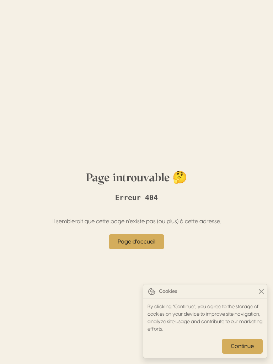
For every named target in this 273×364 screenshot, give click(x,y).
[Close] (261, 291)
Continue (242, 346)
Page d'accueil (136, 242)
